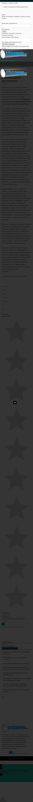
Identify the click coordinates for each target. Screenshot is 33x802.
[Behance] (2, 10)
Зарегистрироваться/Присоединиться (16, 7)
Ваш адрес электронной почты (11, 42)
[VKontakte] (9, 10)
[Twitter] (6, 10)
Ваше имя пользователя (9, 23)
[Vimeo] (8, 10)
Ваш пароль (5, 29)
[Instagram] (5, 10)
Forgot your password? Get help (11, 33)
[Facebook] (4, 10)
